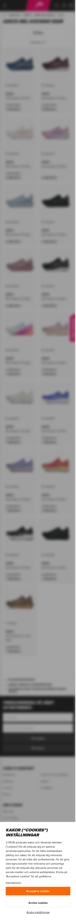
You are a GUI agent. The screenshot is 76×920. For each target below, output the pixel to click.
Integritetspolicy (13, 882)
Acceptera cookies (38, 891)
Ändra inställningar (38, 912)
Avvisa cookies (38, 902)
